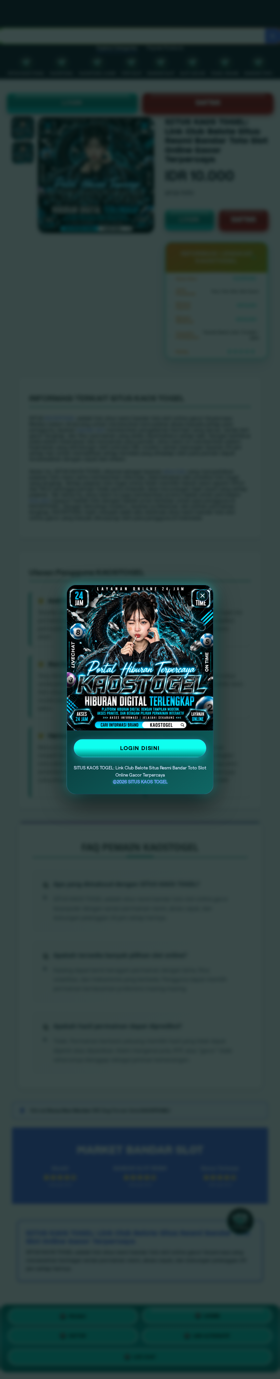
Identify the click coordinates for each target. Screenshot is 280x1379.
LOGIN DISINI (140, 748)
